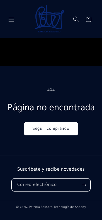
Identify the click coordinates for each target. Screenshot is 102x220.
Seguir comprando (51, 128)
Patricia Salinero (41, 207)
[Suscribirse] (84, 185)
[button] (11, 19)
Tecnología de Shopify (70, 207)
